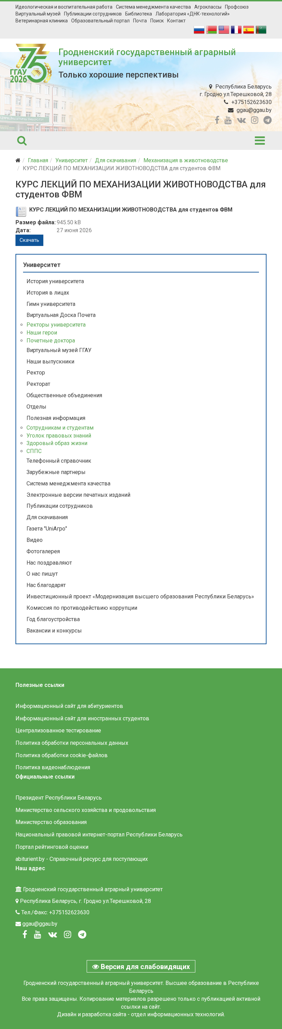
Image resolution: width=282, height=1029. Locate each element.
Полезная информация (55, 418)
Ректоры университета (56, 324)
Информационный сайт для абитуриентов (69, 706)
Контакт (176, 20)
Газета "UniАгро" (46, 528)
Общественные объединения (64, 395)
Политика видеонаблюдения (52, 767)
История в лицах (47, 292)
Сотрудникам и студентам (60, 427)
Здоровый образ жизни (56, 443)
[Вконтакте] (52, 934)
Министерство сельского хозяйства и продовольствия (85, 810)
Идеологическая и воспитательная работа (63, 7)
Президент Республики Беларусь (58, 797)
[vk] (241, 120)
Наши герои (41, 332)
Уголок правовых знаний (58, 435)
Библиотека (138, 14)
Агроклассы (207, 7)
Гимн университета (50, 304)
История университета (55, 281)
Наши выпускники (50, 361)
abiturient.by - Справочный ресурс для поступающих (81, 859)
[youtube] (228, 120)
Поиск (157, 20)
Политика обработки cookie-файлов (61, 755)
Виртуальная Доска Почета (61, 315)
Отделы (36, 406)
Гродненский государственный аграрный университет (147, 57)
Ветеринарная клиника (41, 20)
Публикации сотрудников (93, 14)
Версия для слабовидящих (144, 967)
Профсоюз (237, 7)
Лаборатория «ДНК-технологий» (192, 14)
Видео (34, 540)
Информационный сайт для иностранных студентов (82, 718)
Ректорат (38, 384)
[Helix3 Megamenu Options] (260, 140)
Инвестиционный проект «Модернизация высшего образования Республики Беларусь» (140, 596)
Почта (140, 20)
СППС (34, 451)
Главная (38, 160)
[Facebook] (24, 934)
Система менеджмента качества (153, 7)
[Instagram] (67, 934)
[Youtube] (37, 934)
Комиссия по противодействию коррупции (81, 608)
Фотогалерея (43, 551)
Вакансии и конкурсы (54, 630)
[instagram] (254, 120)
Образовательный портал (100, 20)
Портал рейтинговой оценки (51, 847)
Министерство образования (51, 822)
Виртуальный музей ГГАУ (58, 350)
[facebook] (217, 120)
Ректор (35, 372)
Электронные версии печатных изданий (78, 495)
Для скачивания (115, 160)
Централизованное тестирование (58, 730)
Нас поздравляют (49, 562)
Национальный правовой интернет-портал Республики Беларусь (99, 834)
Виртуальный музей (38, 14)
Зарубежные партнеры (56, 472)
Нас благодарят (46, 585)
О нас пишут (42, 573)
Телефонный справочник (58, 460)
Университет (71, 160)
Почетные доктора (50, 340)
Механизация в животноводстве (185, 160)
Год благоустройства (53, 619)
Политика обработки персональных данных (71, 743)
